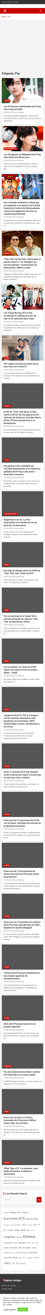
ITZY (35, 1225)
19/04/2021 (8, 1078)
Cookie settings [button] (10, 1309)
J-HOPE (10, 1230)
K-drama (18, 1237)
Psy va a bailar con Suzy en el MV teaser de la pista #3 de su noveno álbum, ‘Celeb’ (20, 670)
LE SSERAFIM (8, 1243)
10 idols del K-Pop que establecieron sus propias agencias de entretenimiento (22, 976)
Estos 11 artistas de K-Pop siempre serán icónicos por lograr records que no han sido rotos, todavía (22, 775)
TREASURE (36, 1258)
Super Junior (22, 1258)
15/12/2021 (8, 880)
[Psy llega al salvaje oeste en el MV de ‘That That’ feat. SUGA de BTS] (22, 554)
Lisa (15, 1243)
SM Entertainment (9, 1253)
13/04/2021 (8, 1126)
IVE (5, 1230)
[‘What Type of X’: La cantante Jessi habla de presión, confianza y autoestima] (22, 1152)
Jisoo (32, 1230)
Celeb (6, 307)
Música (7, 253)
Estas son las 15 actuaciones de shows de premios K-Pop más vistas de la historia (21, 874)
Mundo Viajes (7, 1289)
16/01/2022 (8, 829)
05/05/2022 (8, 370)
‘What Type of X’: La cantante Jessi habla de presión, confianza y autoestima (21, 1171)
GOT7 (24, 1225)
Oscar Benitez (18, 112)
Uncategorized (10, 149)
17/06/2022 (8, 217)
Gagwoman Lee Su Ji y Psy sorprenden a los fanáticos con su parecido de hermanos (20, 522)
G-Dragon (7, 1225)
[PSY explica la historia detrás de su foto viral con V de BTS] (22, 348)
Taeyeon (29, 1258)
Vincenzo (22, 1264)
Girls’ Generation (16, 1225)
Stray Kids (8, 1258)
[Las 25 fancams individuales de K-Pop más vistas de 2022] (22, 90)
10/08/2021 (8, 1030)
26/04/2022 (8, 625)
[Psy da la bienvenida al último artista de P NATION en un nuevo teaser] (22, 1056)
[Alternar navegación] (5, 11)
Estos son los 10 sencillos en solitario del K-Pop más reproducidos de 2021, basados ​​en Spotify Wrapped (22, 925)
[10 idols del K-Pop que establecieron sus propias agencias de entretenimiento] (22, 957)
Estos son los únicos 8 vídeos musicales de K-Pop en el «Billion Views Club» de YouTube (20, 1120)
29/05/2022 (8, 271)
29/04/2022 (8, 577)
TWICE (7, 1263)
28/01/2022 (8, 781)
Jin (28, 1230)
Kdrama (29, 1237)
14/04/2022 (8, 730)
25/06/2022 (8, 160)
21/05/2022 (8, 322)
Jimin (23, 1230)
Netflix (6, 1248)
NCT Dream (35, 1243)
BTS (22, 1219)
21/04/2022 (8, 676)
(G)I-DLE (6, 1213)
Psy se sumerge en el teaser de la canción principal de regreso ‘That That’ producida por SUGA (21, 619)
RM (20, 1248)
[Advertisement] (22, 44)
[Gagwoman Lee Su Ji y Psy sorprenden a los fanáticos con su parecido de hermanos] (22, 503)
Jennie (17, 1230)
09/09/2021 (8, 982)
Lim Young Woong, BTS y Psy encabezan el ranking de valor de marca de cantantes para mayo (20, 316)
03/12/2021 (8, 931)
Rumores (7, 1066)
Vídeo (6, 565)
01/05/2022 (8, 477)
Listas (6, 100)
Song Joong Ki (21, 1253)
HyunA (30, 1225)
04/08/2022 (8, 112)
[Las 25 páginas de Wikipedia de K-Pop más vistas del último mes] (22, 138)
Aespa (13, 1212)
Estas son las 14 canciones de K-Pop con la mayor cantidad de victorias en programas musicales (22, 823)
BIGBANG (25, 1213)
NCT (29, 1243)
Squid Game (32, 1253)
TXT (13, 1263)
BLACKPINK (11, 1218)
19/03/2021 (8, 1177)
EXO (36, 1219)
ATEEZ (19, 1213)
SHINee (34, 1248)
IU (39, 1225)
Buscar (39, 1199)
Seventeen (26, 1248)
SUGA (15, 1258)
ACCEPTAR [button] (23, 1309)
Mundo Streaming (9, 1285)
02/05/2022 (8, 426)
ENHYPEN (29, 1219)
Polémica (8, 197)
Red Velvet (13, 1248)
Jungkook (9, 1236)
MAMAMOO (22, 1243)
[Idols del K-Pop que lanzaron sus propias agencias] (22, 1008)
